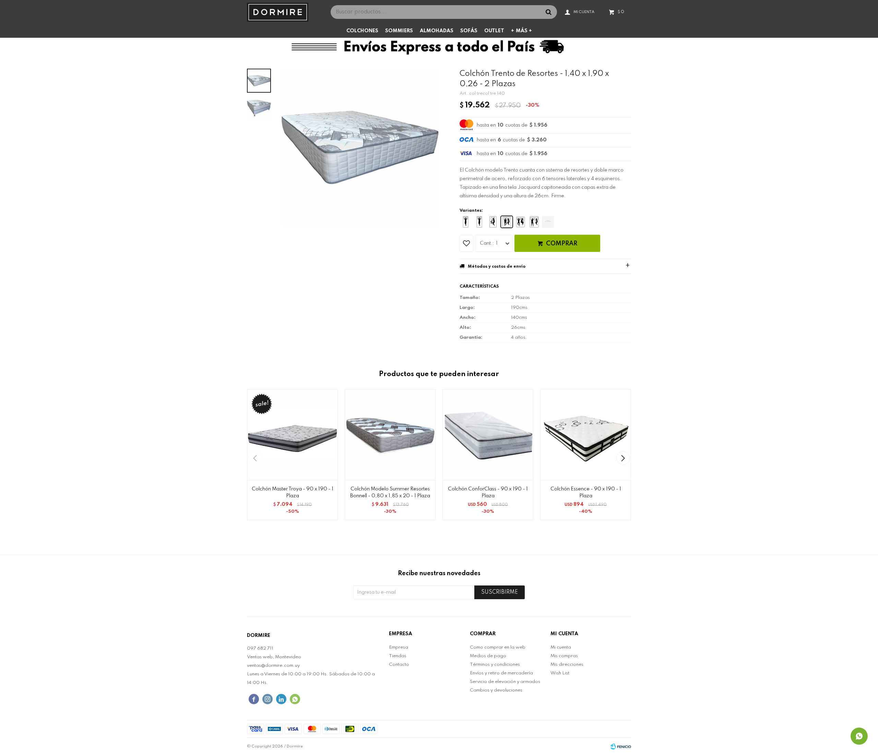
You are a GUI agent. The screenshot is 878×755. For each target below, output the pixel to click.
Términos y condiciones (495, 664)
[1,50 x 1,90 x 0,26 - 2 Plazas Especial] (520, 222)
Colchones (362, 30)
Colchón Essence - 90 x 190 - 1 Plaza (585, 492)
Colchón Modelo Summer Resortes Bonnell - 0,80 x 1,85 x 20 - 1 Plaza (390, 492)
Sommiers (399, 30)
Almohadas (436, 30)
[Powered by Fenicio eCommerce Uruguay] (620, 746)
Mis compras (564, 656)
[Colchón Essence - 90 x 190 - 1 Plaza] (585, 434)
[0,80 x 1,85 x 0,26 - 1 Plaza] (466, 222)
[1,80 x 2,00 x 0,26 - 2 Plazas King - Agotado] (548, 222)
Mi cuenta (560, 647)
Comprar (561, 244)
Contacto (399, 664)
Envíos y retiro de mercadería (501, 673)
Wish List (559, 673)
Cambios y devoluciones (496, 690)
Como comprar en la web (497, 647)
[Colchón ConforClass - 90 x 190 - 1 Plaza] (487, 434)
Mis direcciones (566, 664)
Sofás (468, 30)
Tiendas (397, 656)
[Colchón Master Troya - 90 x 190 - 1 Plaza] (292, 434)
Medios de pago (488, 656)
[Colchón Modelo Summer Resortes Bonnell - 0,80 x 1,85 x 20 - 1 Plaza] (390, 434)
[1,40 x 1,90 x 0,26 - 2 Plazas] (507, 222)
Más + (524, 30)
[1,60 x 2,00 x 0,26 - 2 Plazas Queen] (534, 222)
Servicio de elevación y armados (505, 682)
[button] (623, 458)
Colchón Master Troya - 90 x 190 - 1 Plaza (292, 492)
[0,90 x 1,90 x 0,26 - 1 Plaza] (479, 222)
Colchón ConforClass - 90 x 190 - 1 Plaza (488, 492)
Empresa (398, 647)
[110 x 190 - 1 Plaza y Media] (493, 222)
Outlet (494, 30)
